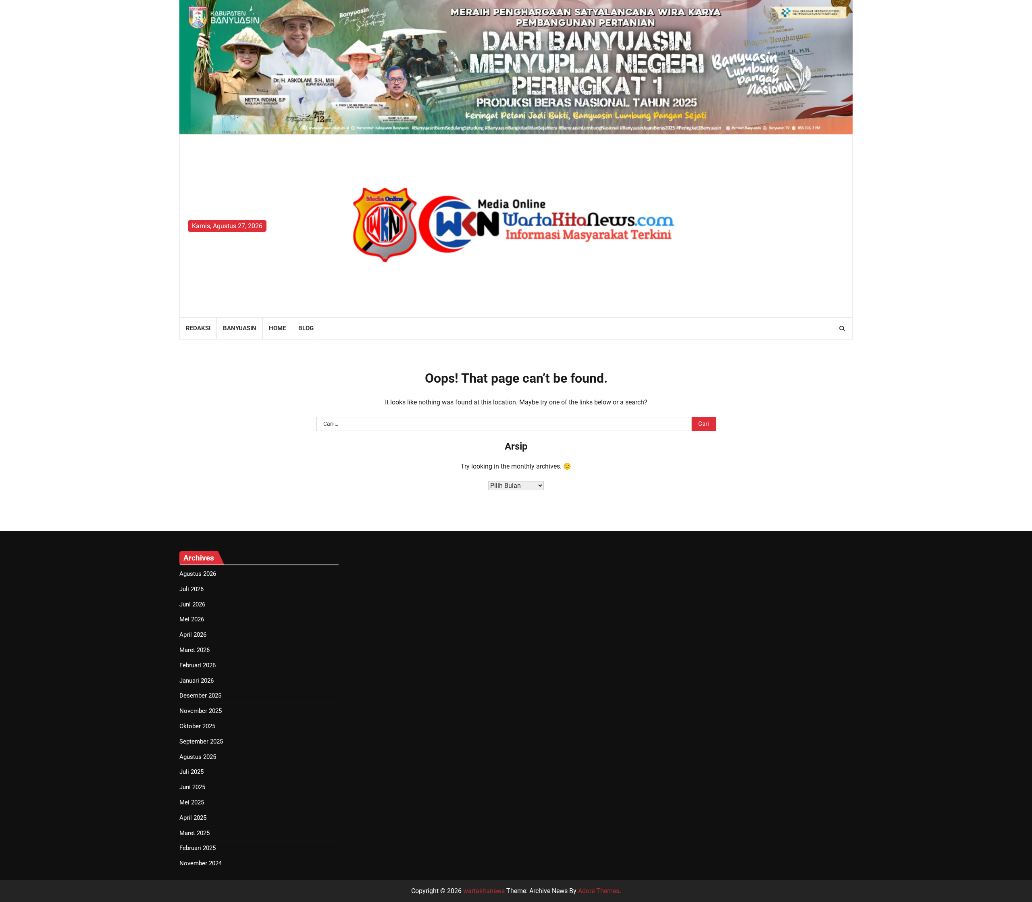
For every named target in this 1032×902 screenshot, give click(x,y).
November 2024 (200, 863)
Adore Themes (598, 891)
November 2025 (200, 711)
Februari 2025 (197, 848)
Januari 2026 (196, 680)
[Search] (842, 329)
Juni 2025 (192, 787)
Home (277, 328)
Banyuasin (239, 328)
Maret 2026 (194, 650)
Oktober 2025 (197, 726)
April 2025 (192, 817)
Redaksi (198, 328)
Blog (306, 328)
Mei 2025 (191, 802)
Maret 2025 (194, 833)
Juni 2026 (192, 604)
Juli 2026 (191, 589)
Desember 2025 (200, 695)
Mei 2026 (191, 619)
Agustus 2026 (197, 573)
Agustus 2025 (197, 756)
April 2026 (192, 634)
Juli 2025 (191, 771)
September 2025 (201, 741)
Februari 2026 (197, 665)
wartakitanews (484, 891)
